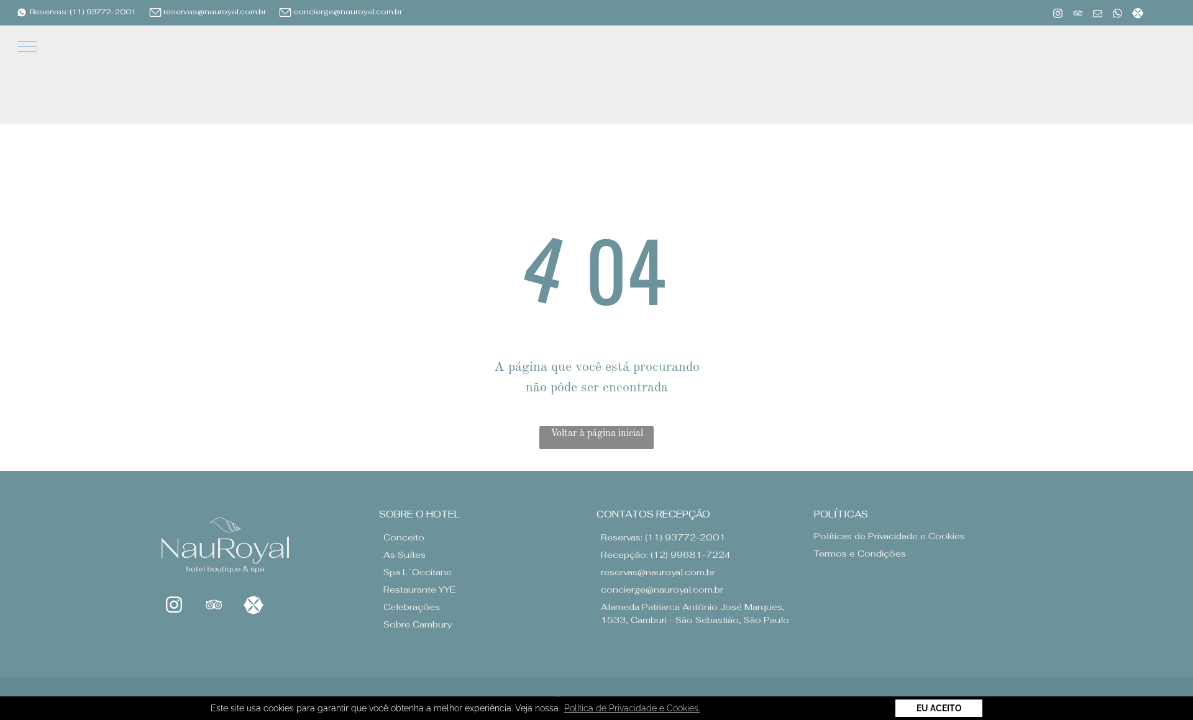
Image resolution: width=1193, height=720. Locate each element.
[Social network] (1137, 15)
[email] (1097, 15)
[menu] (27, 46)
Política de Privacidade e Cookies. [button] (632, 708)
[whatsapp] (1117, 15)
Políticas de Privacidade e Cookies (889, 536)
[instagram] (1058, 15)
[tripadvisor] (1078, 15)
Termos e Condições (860, 553)
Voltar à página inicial (597, 434)
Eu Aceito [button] (939, 708)
